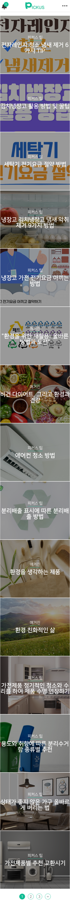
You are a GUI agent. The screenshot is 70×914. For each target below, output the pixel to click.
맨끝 (48, 896)
